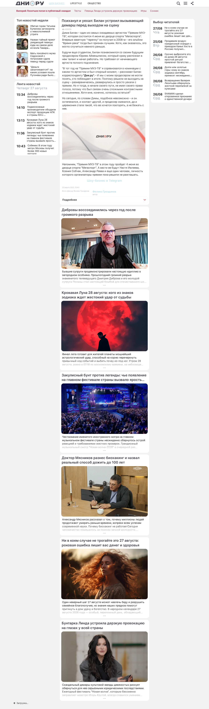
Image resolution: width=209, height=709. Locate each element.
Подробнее (69, 199)
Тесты (77, 10)
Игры (144, 10)
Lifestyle (76, 3)
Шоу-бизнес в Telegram (104, 180)
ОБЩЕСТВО (94, 3)
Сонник (154, 10)
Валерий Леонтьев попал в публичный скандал (43, 10)
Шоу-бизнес (57, 3)
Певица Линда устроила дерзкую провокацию (111, 10)
